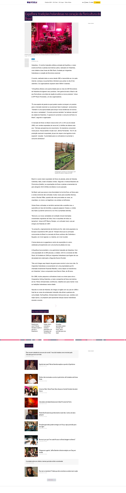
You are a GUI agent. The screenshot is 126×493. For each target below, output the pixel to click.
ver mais (50, 479)
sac (83, 2)
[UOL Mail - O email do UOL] (86, 2)
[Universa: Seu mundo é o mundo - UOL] (32, 2)
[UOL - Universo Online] (38, 2)
